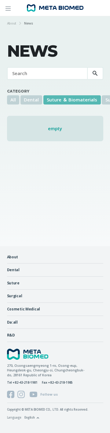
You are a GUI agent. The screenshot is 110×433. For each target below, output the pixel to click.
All (13, 100)
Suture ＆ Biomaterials (72, 100)
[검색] (95, 73)
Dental (31, 100)
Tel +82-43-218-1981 (22, 382)
